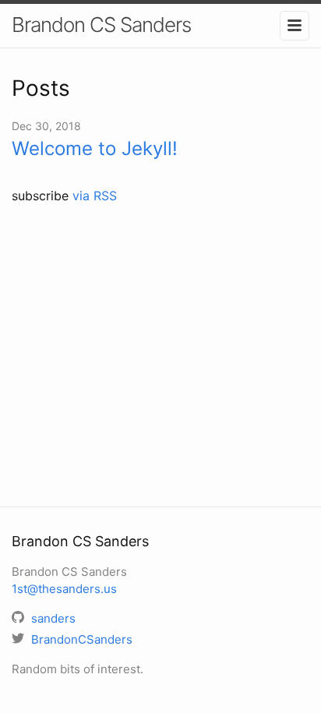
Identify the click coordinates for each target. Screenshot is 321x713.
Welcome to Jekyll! (95, 148)
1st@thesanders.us (64, 588)
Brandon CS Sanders (101, 24)
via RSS (94, 195)
